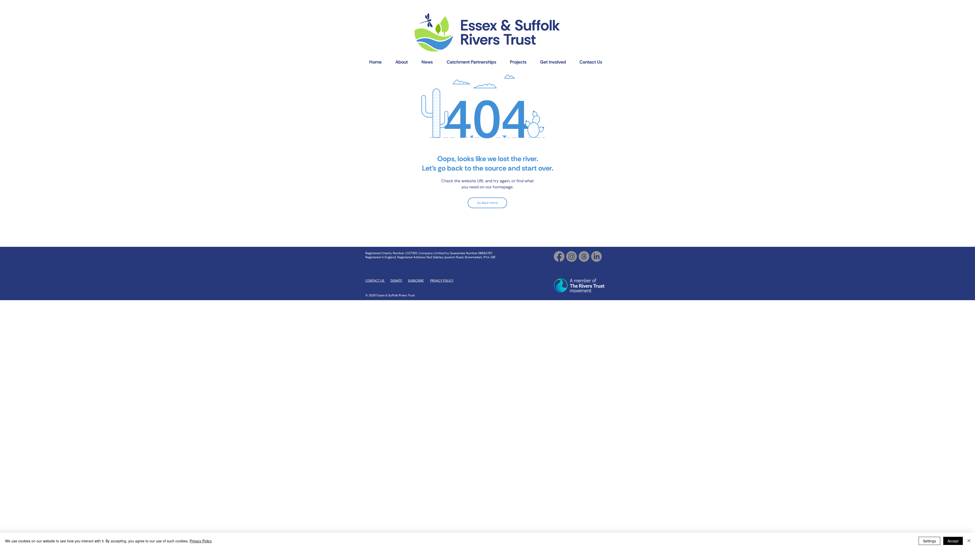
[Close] (969, 541)
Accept (953, 540)
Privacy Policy (201, 540)
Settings (929, 540)
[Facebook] (559, 256)
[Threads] (584, 256)
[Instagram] (571, 256)
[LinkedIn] (596, 256)
